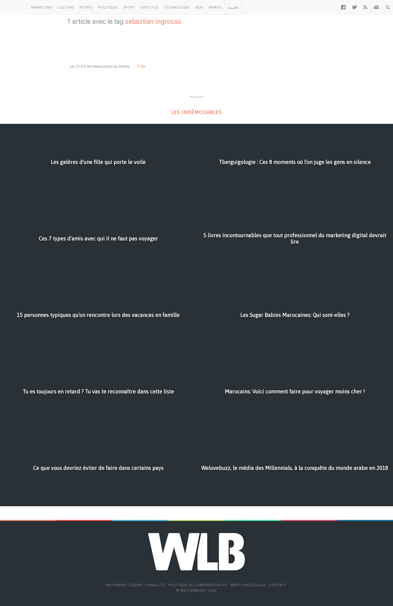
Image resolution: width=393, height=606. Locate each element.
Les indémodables (196, 112)
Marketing (41, 7)
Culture (66, 7)
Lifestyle (149, 7)
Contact (278, 585)
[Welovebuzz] (14, 7)
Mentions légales (247, 585)
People (86, 7)
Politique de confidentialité (197, 585)
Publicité (156, 585)
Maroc (215, 7)
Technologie (177, 7)
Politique (108, 7)
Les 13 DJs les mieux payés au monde (100, 66)
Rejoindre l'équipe (124, 585)
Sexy (199, 7)
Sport (129, 7)
